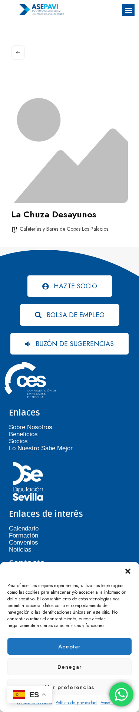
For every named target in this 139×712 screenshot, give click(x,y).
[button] (128, 571)
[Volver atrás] (18, 52)
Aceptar (69, 647)
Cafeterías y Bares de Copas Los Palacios (64, 229)
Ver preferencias (69, 687)
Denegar (69, 667)
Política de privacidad (76, 702)
